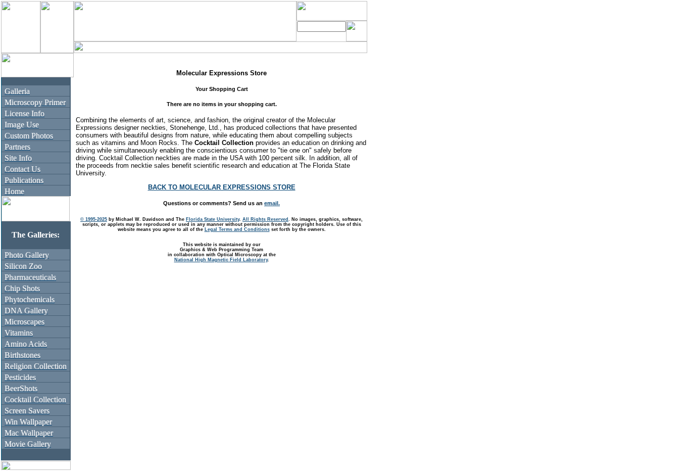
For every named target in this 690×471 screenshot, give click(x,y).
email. (272, 203)
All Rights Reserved (265, 219)
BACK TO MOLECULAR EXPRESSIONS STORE (221, 187)
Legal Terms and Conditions (237, 229)
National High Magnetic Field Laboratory (221, 259)
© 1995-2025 (93, 219)
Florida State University (212, 219)
